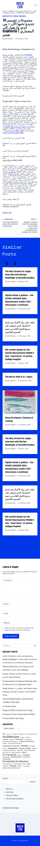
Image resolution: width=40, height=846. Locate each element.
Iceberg (5, 748)
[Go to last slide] (7, 264)
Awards (22, 737)
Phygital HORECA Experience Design (18, 710)
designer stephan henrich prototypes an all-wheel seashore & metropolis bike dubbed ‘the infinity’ (29, 225)
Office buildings (16, 752)
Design (5, 743)
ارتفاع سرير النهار (28, 127)
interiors (34, 748)
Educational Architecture (15, 743)
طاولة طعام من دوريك (15, 131)
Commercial (28, 739)
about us (9, 789)
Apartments (21, 734)
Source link (7, 213)
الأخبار (35, 11)
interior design (25, 748)
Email (6, 613)
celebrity (5, 739)
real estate (6, 757)
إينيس (21, 182)
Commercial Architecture (10, 741)
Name (6, 604)
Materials (20, 750)
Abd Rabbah (9, 39)
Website (7, 623)
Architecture (11, 736)
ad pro (15, 734)
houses (24, 745)
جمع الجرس (12, 172)
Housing (32, 746)
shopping (12, 766)
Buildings (28, 737)
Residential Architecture (16, 761)
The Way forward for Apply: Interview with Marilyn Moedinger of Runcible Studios (19, 274)
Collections (19, 739)
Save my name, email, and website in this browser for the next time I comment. (19, 629)
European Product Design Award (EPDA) (19, 714)
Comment (8, 580)
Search (5, 778)
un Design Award (9, 706)
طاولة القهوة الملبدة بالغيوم (13, 133)
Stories (19, 766)
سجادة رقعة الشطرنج (11, 127)
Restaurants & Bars (20, 764)
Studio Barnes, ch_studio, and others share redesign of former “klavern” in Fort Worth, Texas (20, 691)
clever (11, 739)
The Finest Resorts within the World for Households (10, 222)
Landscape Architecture (9, 750)
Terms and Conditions (14, 799)
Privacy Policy (12, 795)
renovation (26, 757)
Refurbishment (16, 757)
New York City (7, 752)
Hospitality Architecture (11, 746)
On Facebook (9, 755)
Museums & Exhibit (29, 750)
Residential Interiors (8, 764)
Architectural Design (14, 16)
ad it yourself (9, 734)
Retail (29, 764)
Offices (24, 752)
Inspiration (13, 748)
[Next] (15, 264)
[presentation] (20, 402)
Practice (19, 755)
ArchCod (9, 792)
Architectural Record (31, 734)
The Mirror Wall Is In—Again (18, 376)
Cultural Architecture (26, 741)
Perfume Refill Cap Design (13, 718)
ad (4, 734)
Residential (6, 759)
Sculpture (5, 766)
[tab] (7, 537)
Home (5, 11)
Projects (26, 755)
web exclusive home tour (11, 768)
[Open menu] (35, 5)
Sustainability (26, 766)
